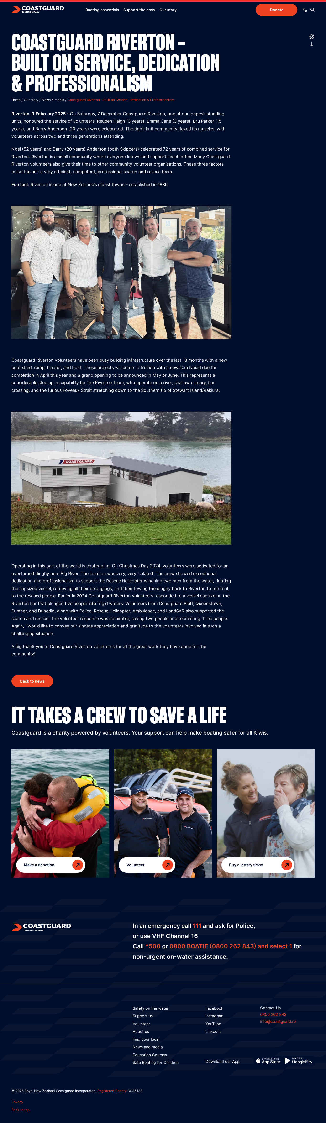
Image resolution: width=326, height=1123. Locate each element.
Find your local (146, 1039)
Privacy (17, 1102)
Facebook (214, 1008)
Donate (276, 9)
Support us (143, 1015)
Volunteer (141, 1023)
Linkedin (213, 1031)
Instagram (214, 1015)
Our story (168, 9)
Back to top (20, 1110)
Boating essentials (102, 9)
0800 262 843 (273, 1014)
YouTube (213, 1023)
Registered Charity (111, 1091)
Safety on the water (150, 1008)
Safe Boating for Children (156, 1062)
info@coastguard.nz (278, 1021)
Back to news (32, 681)
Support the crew (139, 9)
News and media (148, 1047)
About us (141, 1031)
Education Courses (150, 1054)
